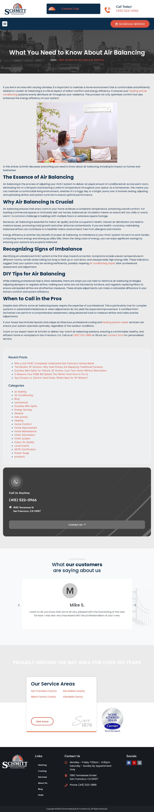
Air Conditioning (23, 395)
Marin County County (43, 696)
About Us (42, 783)
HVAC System (22, 438)
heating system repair (115, 322)
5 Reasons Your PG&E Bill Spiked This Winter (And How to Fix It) (51, 374)
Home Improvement (25, 427)
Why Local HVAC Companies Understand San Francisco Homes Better (54, 363)
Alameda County (73, 696)
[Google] (139, 763)
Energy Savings (23, 409)
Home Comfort (23, 424)
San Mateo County (74, 691)
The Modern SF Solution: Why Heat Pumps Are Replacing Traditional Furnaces (58, 366)
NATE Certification (25, 449)
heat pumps (21, 416)
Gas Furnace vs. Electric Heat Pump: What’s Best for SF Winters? (51, 377)
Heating (18, 420)
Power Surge (21, 452)
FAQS (40, 795)
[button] (4, 23)
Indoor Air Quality (24, 442)
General (18, 413)
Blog (17, 398)
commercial (21, 402)
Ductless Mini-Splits (25, 406)
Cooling (42, 771)
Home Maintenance (25, 431)
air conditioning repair (102, 263)
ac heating (20, 391)
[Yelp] (134, 763)
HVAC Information (24, 434)
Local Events (21, 445)
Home (54, 60)
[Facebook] (128, 763)
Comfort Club (70, 8)
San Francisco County (44, 691)
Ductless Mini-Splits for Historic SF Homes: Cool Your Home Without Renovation (60, 370)
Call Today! (124, 6)
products (19, 456)
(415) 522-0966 (82, 335)
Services (42, 777)
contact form (116, 335)
